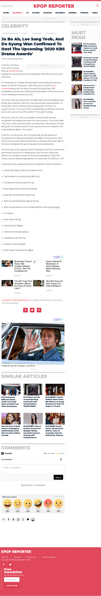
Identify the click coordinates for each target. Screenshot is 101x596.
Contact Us (17, 557)
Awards (73, 13)
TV (27, 13)
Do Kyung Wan (51, 33)
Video (95, 13)
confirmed (13, 71)
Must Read (79, 35)
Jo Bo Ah (25, 33)
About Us (4, 557)
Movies (36, 13)
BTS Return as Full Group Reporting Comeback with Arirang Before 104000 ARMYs (31, 401)
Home (6, 13)
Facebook (25, 310)
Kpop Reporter (23, 300)
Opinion (84, 13)
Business (60, 13)
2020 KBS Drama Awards (10, 33)
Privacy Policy (32, 557)
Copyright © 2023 (9, 300)
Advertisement (50, 18)
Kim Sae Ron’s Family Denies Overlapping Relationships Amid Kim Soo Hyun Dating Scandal (10, 430)
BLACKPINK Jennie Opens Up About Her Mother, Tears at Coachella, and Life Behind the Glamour (54, 430)
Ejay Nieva (19, 59)
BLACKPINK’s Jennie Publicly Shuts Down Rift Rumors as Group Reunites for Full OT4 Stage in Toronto (55, 401)
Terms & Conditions (48, 557)
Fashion (47, 13)
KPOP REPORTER (54, 6)
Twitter (32, 310)
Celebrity (17, 13)
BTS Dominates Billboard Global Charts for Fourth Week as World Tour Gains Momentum (10, 401)
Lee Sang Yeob (37, 33)
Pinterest (39, 310)
